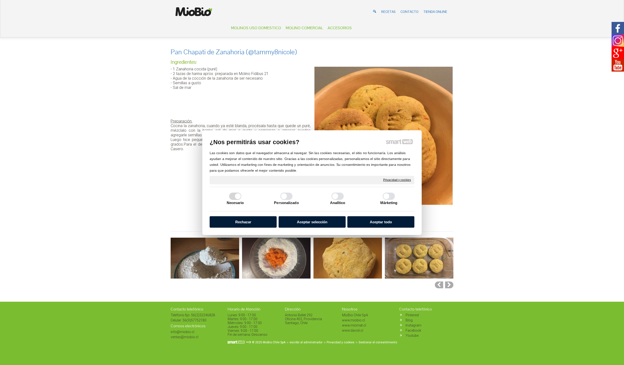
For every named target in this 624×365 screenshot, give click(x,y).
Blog (409, 320)
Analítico (337, 203)
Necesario (235, 203)
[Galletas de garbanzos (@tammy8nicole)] (449, 284)
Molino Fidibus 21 (254, 73)
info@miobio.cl (182, 332)
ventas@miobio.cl (184, 337)
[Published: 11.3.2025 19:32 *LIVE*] (248, 342)
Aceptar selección (312, 222)
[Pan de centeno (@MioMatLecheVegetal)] (439, 284)
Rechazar (243, 222)
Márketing (389, 203)
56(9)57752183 (194, 320)
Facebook (413, 330)
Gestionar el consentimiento (378, 342)
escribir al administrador (306, 342)
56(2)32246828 (202, 315)
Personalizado (286, 203)
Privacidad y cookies (397, 179)
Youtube (412, 335)
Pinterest (412, 315)
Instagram (413, 325)
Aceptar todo (381, 222)
